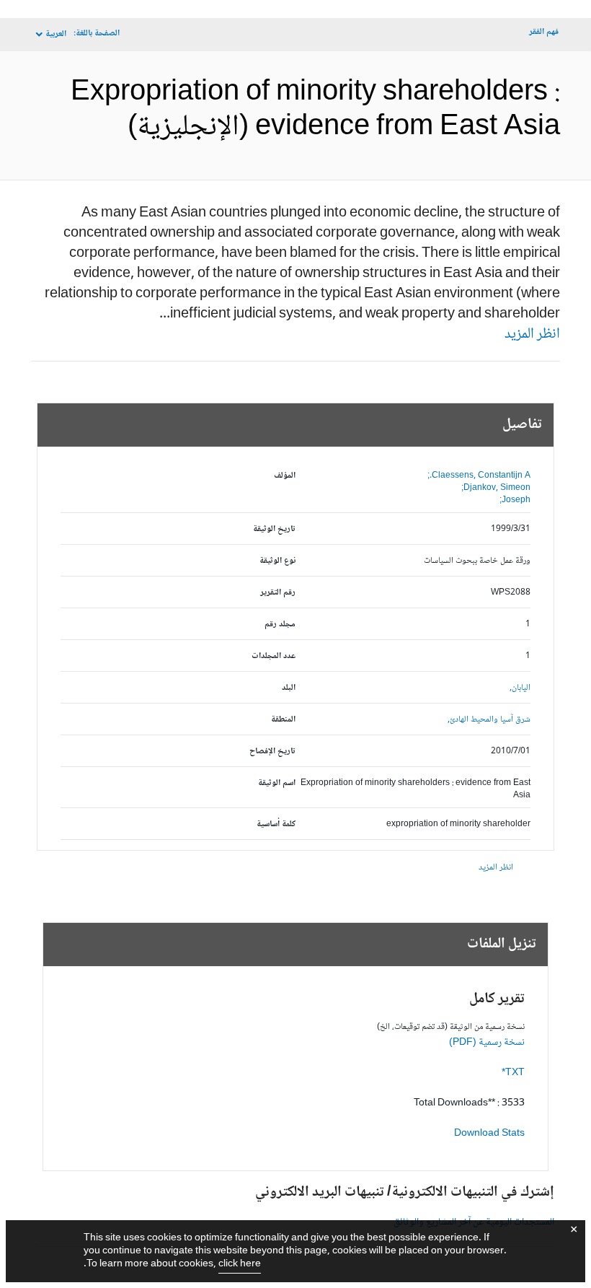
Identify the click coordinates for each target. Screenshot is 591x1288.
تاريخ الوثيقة (274, 529)
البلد (289, 688)
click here (239, 1264)
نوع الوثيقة (277, 561)
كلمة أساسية (276, 824)
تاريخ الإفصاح (272, 751)
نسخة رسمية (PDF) (487, 1042)
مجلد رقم (280, 624)
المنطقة (283, 720)
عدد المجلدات (274, 656)
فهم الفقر (544, 32)
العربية (55, 34)
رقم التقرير (278, 593)
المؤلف (285, 476)
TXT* (513, 1073)
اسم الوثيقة (277, 783)
